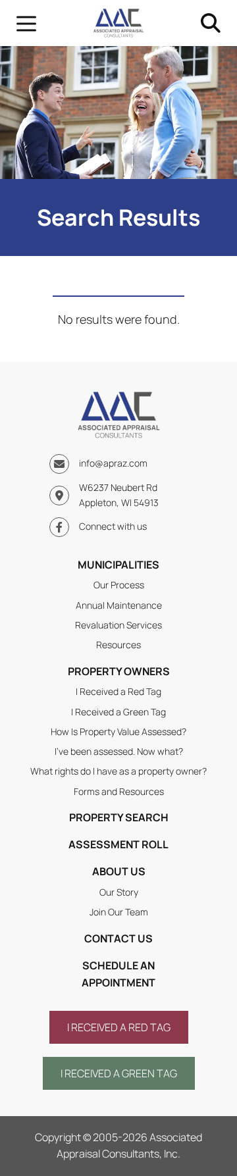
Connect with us (113, 526)
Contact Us (118, 938)
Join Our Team (119, 912)
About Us (118, 871)
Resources (118, 644)
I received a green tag (119, 1073)
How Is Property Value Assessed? (118, 731)
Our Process (118, 584)
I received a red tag (119, 1027)
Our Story (118, 892)
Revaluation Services (118, 625)
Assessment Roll (118, 844)
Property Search (119, 817)
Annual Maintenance (119, 605)
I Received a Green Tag (118, 711)
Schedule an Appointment (118, 974)
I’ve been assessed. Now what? (119, 751)
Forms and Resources (119, 791)
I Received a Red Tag (118, 691)
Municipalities (118, 564)
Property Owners (119, 671)
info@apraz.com (113, 463)
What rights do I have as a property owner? (118, 771)
